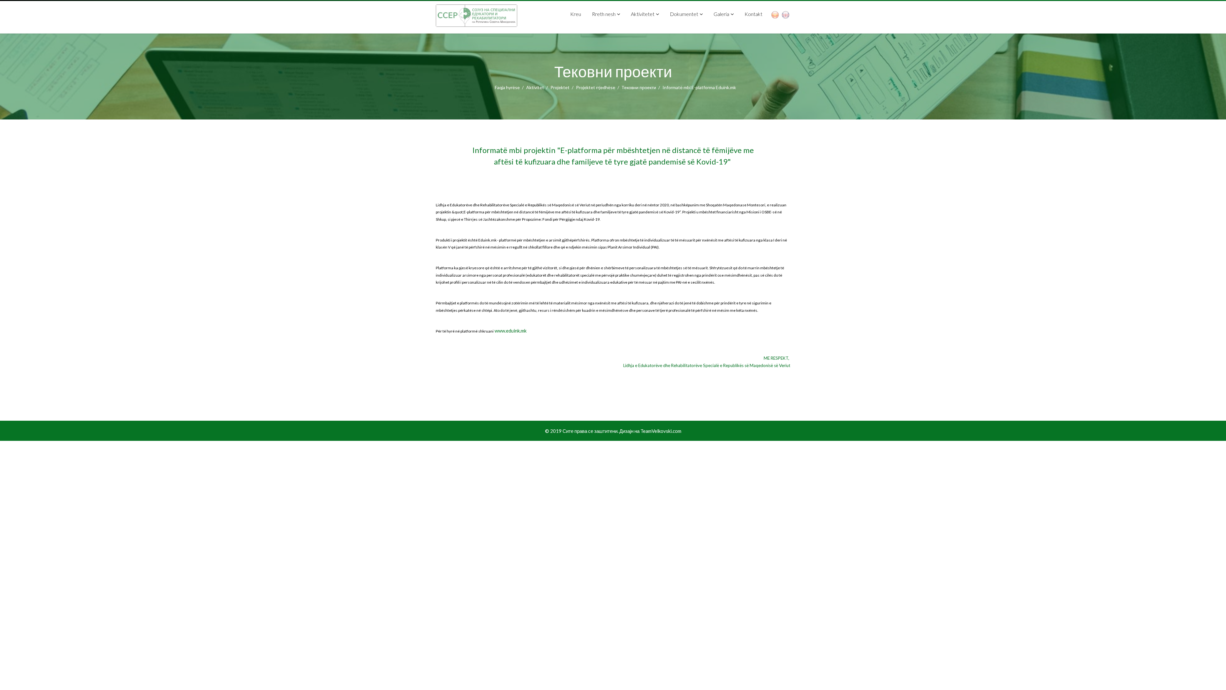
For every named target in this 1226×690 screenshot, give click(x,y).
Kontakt (753, 14)
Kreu (575, 14)
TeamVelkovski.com (660, 431)
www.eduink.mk (510, 331)
